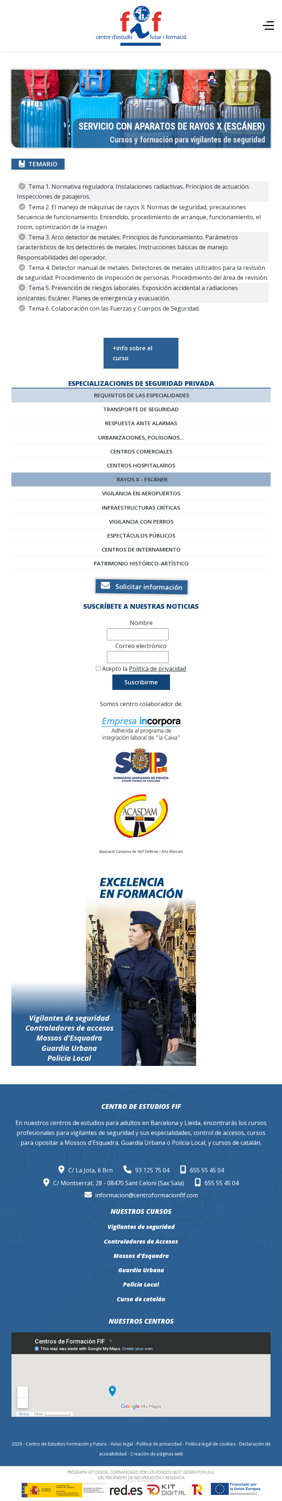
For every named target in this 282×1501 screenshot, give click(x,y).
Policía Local (141, 1284)
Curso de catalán (141, 1299)
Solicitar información (146, 587)
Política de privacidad (157, 669)
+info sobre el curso (132, 353)
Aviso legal (122, 1444)
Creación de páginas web (156, 1454)
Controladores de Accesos (141, 1241)
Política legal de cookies (210, 1444)
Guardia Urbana (141, 1270)
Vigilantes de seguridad (141, 1227)
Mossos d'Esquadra (141, 1256)
